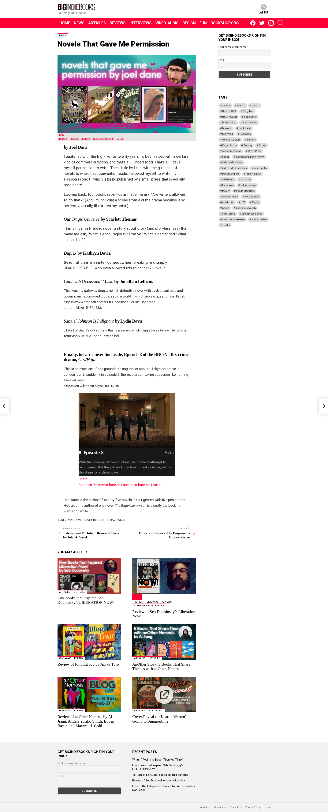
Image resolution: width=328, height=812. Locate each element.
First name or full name (232, 46)
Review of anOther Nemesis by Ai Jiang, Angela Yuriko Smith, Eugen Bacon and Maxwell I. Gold (86, 721)
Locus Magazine (245, 190)
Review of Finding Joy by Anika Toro (88, 664)
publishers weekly (246, 208)
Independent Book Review (250, 156)
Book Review (250, 122)
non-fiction (228, 202)
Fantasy (248, 145)
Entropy (251, 139)
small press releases (233, 219)
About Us (205, 807)
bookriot (227, 128)
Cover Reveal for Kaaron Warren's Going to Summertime (159, 719)
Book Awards (229, 116)
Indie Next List (253, 173)
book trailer (245, 128)
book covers (229, 122)
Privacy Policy (252, 807)
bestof (255, 105)
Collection (245, 134)
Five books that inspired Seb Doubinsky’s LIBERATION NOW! (86, 600)
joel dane (67, 519)
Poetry (78, 658)
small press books (252, 213)
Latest (264, 12)
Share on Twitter (114, 138)
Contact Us (235, 807)
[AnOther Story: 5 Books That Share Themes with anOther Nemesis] (164, 642)
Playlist (256, 202)
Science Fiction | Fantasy (150, 605)
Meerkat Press (89, 519)
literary (225, 190)
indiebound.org (230, 173)
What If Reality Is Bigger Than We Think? (158, 759)
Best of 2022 (229, 111)
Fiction (138, 601)
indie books (260, 168)
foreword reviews (231, 151)
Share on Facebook (92, 138)
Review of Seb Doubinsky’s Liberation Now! (163, 614)
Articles (97, 23)
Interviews (140, 23)
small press (228, 213)
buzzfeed (227, 134)
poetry (225, 208)
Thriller (226, 225)
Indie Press (228, 179)
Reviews (118, 23)
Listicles (79, 591)
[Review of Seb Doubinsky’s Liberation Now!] (164, 576)
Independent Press (232, 162)
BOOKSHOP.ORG (225, 23)
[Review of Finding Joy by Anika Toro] (89, 642)
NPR (243, 202)
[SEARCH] (281, 23)
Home (64, 23)
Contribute (220, 807)
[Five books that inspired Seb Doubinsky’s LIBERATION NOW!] (89, 576)
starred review (259, 219)
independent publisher (234, 168)
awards (226, 105)
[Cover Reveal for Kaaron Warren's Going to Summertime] (164, 695)
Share (61, 135)
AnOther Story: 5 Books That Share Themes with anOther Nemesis (161, 666)
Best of (241, 105)
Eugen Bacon (229, 145)
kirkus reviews (248, 185)
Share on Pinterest (69, 138)
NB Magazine (252, 196)
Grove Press (254, 151)
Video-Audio (167, 23)
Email (221, 59)
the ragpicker (114, 519)
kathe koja (228, 185)
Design (189, 23)
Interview (246, 179)
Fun (203, 23)
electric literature (231, 139)
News (79, 23)
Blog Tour (248, 111)
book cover (250, 116)
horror (225, 156)
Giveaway (152, 601)
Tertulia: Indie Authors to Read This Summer (160, 774)
